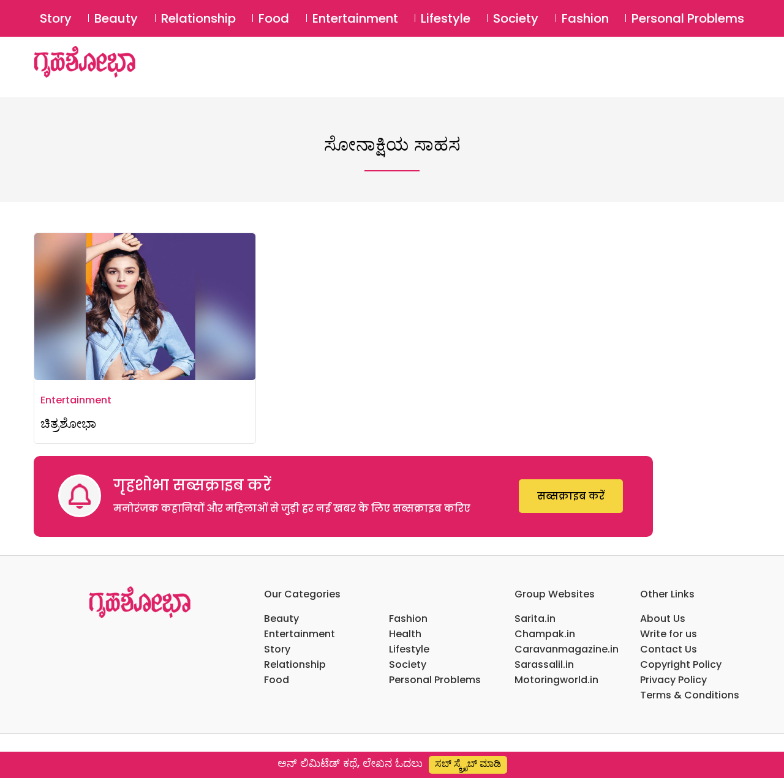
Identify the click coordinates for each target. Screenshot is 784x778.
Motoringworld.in (556, 680)
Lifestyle (445, 18)
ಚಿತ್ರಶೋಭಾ (68, 423)
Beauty (116, 18)
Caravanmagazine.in (566, 649)
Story (56, 18)
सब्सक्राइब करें (571, 496)
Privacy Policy (673, 680)
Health (405, 634)
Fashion (585, 18)
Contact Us (668, 649)
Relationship (198, 18)
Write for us (668, 634)
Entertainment (355, 18)
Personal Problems (687, 18)
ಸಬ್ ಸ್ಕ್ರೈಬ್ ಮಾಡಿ (468, 764)
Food (273, 18)
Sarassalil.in (544, 664)
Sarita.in (535, 619)
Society (515, 18)
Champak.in (544, 634)
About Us (662, 619)
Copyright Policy (681, 664)
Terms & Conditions (689, 695)
